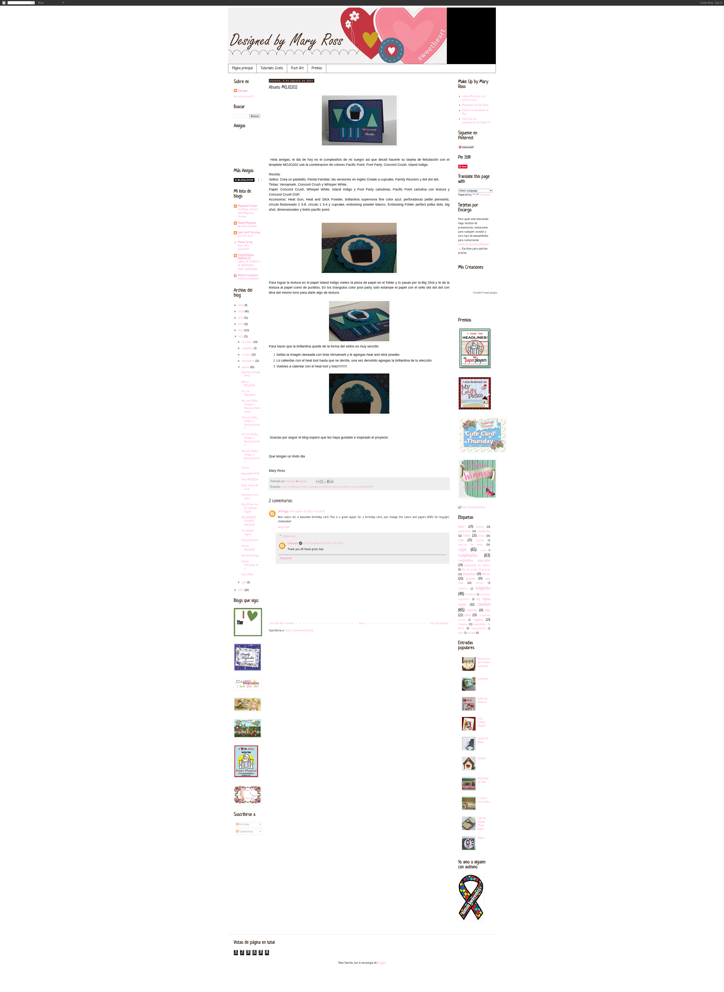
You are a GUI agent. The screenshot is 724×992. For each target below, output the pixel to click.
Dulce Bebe (247, 574)
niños (468, 615)
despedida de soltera (477, 565)
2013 (241, 324)
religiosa (462, 624)
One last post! (245, 235)
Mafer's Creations (248, 275)
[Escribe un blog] (321, 481)
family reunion (350, 487)
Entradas (244, 824)
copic (462, 549)
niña (487, 610)
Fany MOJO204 (249, 479)
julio (244, 582)
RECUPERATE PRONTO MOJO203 (248, 521)
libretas (480, 583)
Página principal (242, 68)
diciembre (248, 342)
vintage (471, 633)
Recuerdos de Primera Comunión (484, 662)
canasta (480, 540)
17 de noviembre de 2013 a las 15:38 (323, 543)
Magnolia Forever (247, 206)
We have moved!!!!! (247, 226)
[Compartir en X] (325, 481)
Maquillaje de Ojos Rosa (475, 105)
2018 (241, 311)
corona (483, 550)
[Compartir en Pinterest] (332, 481)
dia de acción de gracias (476, 569)
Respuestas (289, 536)
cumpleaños (468, 555)
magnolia (483, 588)
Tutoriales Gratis (272, 68)
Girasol (245, 467)
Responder (284, 527)
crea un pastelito (290, 487)
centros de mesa (470, 544)
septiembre (248, 361)
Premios (317, 68)
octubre (247, 355)
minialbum (471, 594)
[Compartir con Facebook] (328, 481)
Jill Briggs (283, 511)
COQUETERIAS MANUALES (246, 257)
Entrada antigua (439, 623)
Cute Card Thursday (249, 232)
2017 (241, 318)
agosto (246, 367)
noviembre (248, 348)
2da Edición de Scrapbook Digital (249, 508)
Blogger (381, 963)
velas (460, 633)
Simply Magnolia (247, 223)
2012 (241, 330)
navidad (484, 604)
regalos (478, 620)
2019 (241, 305)
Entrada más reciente (282, 623)
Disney (480, 527)
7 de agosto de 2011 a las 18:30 (307, 511)
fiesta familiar (366, 487)
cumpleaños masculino (330, 487)
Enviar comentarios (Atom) (299, 630)
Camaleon (483, 679)
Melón (481, 838)
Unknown (293, 543)
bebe (466, 536)
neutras (472, 610)
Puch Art (297, 68)
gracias (471, 579)
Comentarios (246, 831)
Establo (482, 758)
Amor (461, 527)
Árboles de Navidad (248, 278)
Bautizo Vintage (250, 555)
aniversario (464, 531)
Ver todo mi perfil (244, 96)
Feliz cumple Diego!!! (482, 722)
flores (486, 574)
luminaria (463, 588)
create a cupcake (309, 487)
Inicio (362, 623)
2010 (241, 590)
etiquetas (469, 574)
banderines (484, 531)
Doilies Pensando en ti (249, 565)
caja (460, 540)
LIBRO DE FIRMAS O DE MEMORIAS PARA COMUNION (249, 265)
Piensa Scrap (245, 242)
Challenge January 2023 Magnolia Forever (248, 213)
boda (482, 536)
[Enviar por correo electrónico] (318, 481)
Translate (485, 195)
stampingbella (478, 628)
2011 (241, 336)
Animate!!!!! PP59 (250, 474)
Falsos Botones (249, 540)
